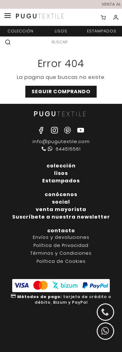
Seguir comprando (61, 91)
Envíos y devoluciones (61, 237)
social (61, 201)
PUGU (40, 16)
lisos (61, 31)
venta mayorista (61, 209)
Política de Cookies (61, 261)
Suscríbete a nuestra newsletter (61, 216)
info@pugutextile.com (61, 141)
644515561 (67, 149)
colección (20, 31)
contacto (61, 230)
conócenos (61, 194)
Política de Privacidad (61, 245)
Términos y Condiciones (61, 253)
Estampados (101, 31)
